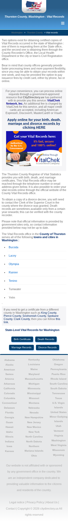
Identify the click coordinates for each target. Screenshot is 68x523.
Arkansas (9, 383)
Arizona (9, 378)
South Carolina (58, 383)
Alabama (9, 360)
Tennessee (58, 393)
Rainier (13, 272)
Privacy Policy (35, 502)
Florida (9, 412)
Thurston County (35, 32)
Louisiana (34, 364)
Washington (17, 32)
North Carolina (34, 436)
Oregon (58, 364)
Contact (11, 508)
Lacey (12, 255)
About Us (52, 502)
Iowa (9, 446)
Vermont (58, 430)
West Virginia (58, 445)
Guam (9, 422)
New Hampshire (34, 417)
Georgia (9, 417)
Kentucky (34, 359)
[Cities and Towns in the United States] (34, 6)
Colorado (9, 393)
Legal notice (16, 502)
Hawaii (9, 427)
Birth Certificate (22, 339)
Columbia (9, 398)
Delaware (9, 407)
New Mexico (34, 427)
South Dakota (58, 388)
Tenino (13, 280)
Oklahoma (58, 359)
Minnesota (34, 388)
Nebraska (34, 407)
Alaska (9, 364)
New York (34, 431)
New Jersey (34, 422)
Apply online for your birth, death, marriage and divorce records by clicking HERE (34, 123)
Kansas (9, 451)
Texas (58, 398)
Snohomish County (34, 315)
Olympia (14, 264)
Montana (34, 403)
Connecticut (9, 403)
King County (48, 312)
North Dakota (34, 441)
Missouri (34, 398)
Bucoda (13, 247)
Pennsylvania (59, 369)
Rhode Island (58, 378)
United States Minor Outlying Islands (58, 416)
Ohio (34, 455)
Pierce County (12, 315)
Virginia (58, 435)
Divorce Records (47, 347)
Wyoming (58, 455)
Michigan (34, 383)
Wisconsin (58, 450)
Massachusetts (34, 378)
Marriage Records (21, 347)
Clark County (22, 319)
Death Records (46, 339)
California (9, 388)
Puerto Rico (59, 374)
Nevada (34, 412)
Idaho (9, 431)
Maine (34, 369)
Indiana (9, 441)
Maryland (34, 374)
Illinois (9, 436)
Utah (58, 426)
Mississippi (34, 393)
